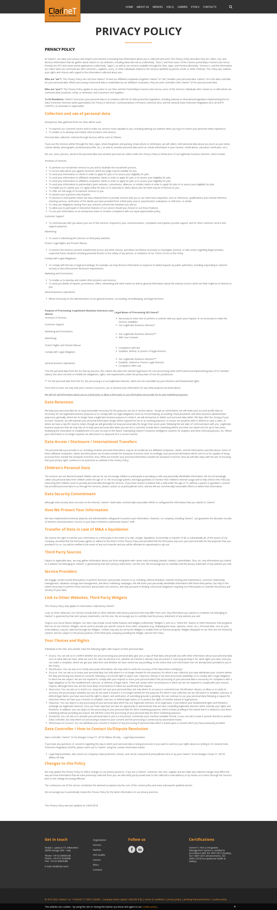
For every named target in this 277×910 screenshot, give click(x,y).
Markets (97, 849)
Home (129, 6)
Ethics (195, 6)
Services (157, 6)
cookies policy (219, 899)
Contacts (209, 6)
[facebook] (131, 849)
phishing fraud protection (197, 899)
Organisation (99, 839)
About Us (143, 6)
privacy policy (174, 899)
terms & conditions (155, 899)
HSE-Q (170, 6)
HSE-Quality (99, 854)
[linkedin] (139, 849)
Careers (182, 6)
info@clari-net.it (60, 866)
